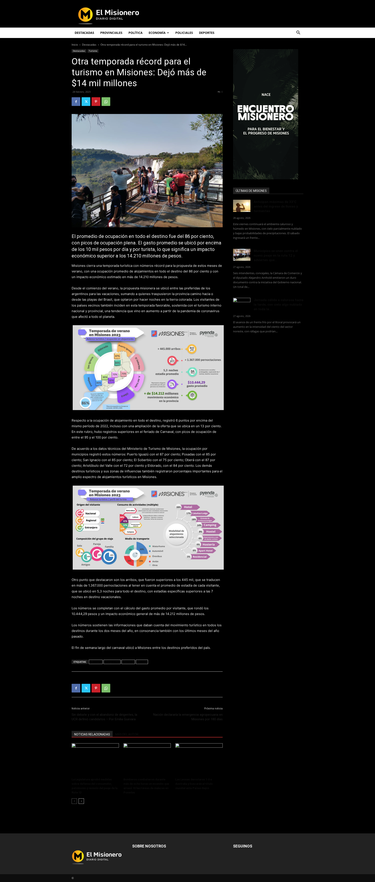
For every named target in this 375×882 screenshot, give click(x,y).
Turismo (93, 50)
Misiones (96, 661)
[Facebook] (76, 101)
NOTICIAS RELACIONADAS (92, 734)
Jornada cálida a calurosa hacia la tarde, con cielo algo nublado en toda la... (278, 304)
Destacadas (89, 44)
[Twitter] (86, 101)
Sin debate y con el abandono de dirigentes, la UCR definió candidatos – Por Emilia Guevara (104, 717)
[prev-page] (74, 801)
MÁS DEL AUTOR (126, 734)
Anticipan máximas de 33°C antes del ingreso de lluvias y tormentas (276, 206)
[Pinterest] (96, 101)
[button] (298, 33)
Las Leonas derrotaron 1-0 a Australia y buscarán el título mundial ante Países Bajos (194, 784)
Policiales (184, 33)
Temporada (112, 661)
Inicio (75, 44)
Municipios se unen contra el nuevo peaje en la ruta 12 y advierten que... (276, 255)
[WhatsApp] (106, 101)
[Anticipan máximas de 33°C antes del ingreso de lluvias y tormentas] (241, 206)
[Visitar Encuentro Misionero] (268, 114)
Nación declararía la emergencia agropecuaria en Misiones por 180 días (188, 717)
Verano (142, 661)
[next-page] (81, 801)
